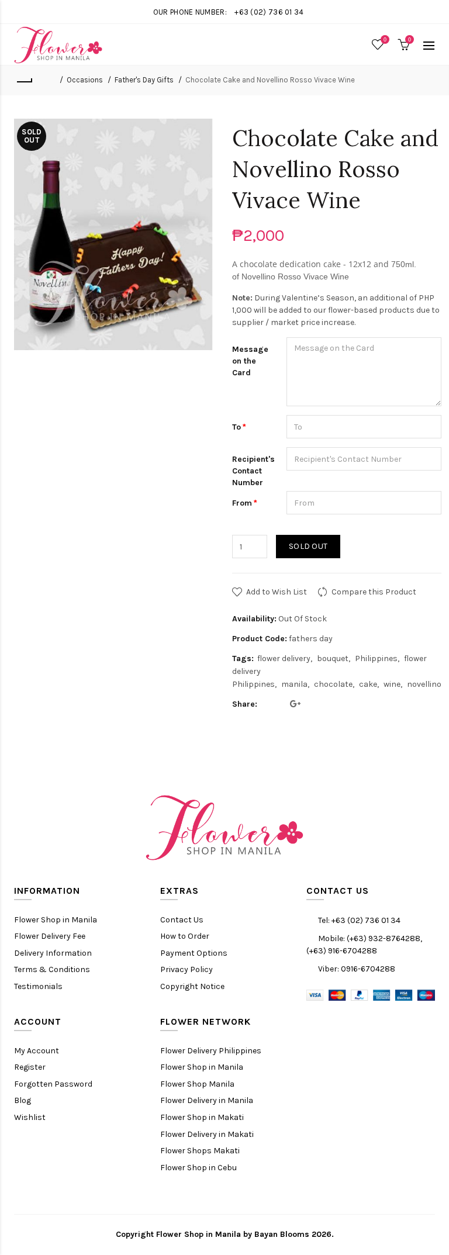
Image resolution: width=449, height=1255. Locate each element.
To (236, 427)
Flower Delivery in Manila (206, 1100)
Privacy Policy (186, 969)
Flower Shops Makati (200, 1151)
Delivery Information (53, 953)
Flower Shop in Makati (202, 1117)
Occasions (85, 79)
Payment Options (193, 953)
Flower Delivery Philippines (210, 1051)
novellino (424, 684)
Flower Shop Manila (197, 1084)
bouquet (332, 658)
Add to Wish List (276, 592)
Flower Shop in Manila (55, 920)
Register (30, 1067)
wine (392, 684)
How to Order (184, 936)
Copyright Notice (192, 986)
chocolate (333, 684)
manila (294, 684)
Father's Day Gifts (144, 79)
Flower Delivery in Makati (207, 1134)
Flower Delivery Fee (49, 936)
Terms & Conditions (52, 969)
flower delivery (283, 658)
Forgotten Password (53, 1084)
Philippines (376, 658)
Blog (22, 1100)
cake (368, 684)
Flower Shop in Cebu (198, 1168)
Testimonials (38, 986)
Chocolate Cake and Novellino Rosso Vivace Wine (270, 79)
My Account (36, 1051)
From (242, 503)
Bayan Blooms (281, 1234)
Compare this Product (373, 592)
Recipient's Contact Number (253, 470)
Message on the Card (250, 360)
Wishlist (30, 1117)
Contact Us (181, 920)
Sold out (308, 546)
